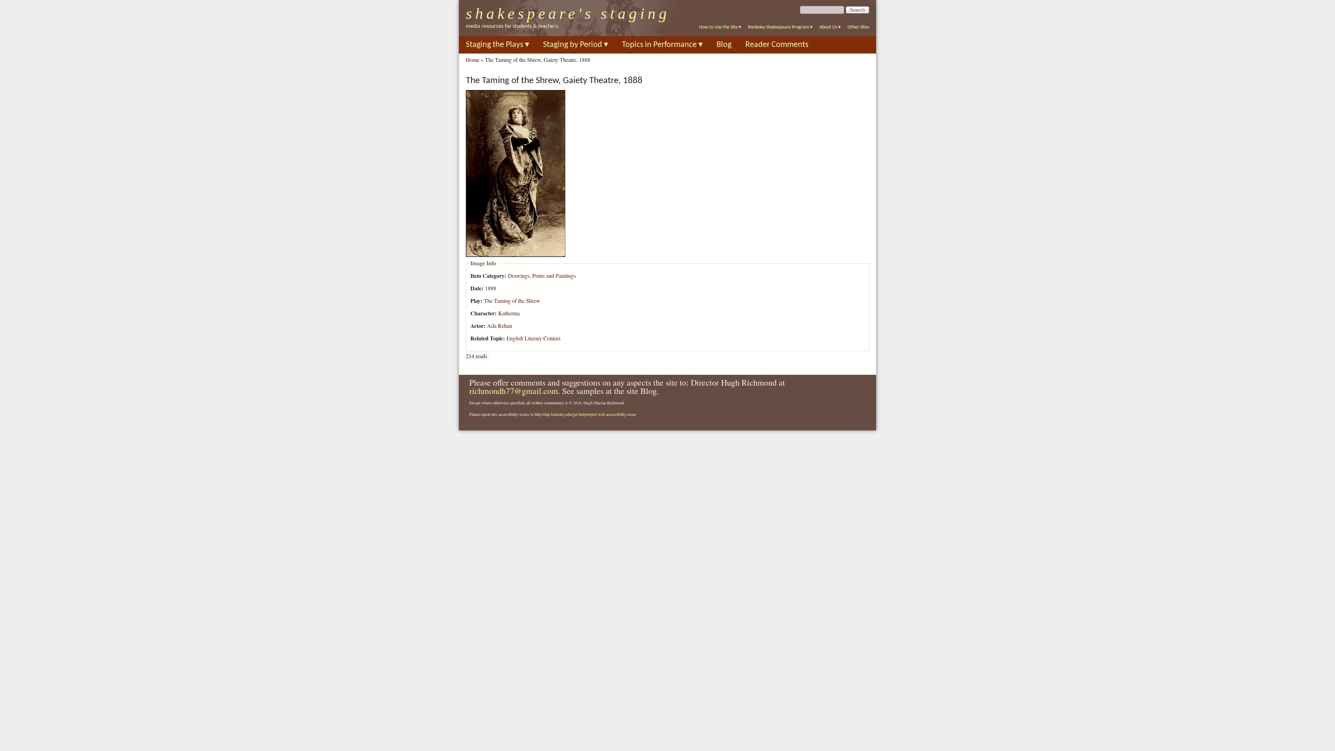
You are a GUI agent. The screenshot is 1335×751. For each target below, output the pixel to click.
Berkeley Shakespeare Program (780, 27)
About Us (830, 27)
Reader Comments (776, 45)
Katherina (509, 313)
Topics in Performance (662, 45)
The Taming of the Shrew (512, 300)
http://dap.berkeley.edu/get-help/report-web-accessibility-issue (585, 414)
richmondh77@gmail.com (513, 390)
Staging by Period (575, 45)
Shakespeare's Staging (568, 13)
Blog (724, 45)
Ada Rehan (499, 325)
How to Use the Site (720, 27)
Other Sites (858, 27)
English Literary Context (533, 338)
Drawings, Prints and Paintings (542, 275)
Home (472, 59)
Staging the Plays (497, 45)
